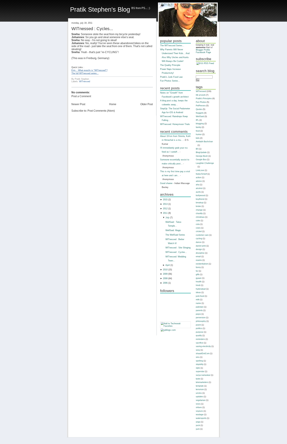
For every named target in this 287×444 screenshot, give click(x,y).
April (167, 265)
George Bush (202, 156)
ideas (198, 292)
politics (199, 328)
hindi (198, 285)
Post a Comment (81, 96)
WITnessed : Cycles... (92, 28)
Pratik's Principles (204, 98)
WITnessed (84, 81)
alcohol (199, 188)
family (198, 127)
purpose (199, 332)
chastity (199, 213)
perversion (200, 317)
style (198, 368)
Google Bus (201, 159)
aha (197, 184)
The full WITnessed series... (85, 73)
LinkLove (200, 170)
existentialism (202, 264)
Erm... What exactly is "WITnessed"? (89, 70)
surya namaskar (203, 375)
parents (199, 310)
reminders (200, 339)
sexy (198, 350)
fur (197, 271)
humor (199, 134)
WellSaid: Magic (173, 230)
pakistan (199, 307)
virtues (199, 407)
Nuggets (199, 113)
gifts (197, 274)
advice (199, 181)
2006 (165, 283)
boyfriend (200, 199)
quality (199, 335)
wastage (199, 414)
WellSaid (200, 116)
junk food (200, 296)
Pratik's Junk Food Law (171, 77)
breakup (199, 202)
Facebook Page (203, 52)
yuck (198, 425)
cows (198, 228)
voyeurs (199, 411)
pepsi (198, 314)
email (198, 256)
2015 (165, 199)
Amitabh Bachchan (204, 141)
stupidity (199, 364)
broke (198, 206)
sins (197, 357)
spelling (199, 361)
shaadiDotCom (202, 353)
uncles (199, 393)
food (198, 131)
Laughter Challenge (205, 163)
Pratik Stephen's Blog (100, 9)
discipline (200, 253)
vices (198, 404)
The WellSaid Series (175, 235)
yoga (198, 422)
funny (198, 267)
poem (198, 325)
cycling (199, 238)
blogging (200, 123)
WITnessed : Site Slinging (178, 247)
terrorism (200, 389)
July (167, 217)
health (198, 281)
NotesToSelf (201, 174)
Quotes (199, 109)
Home (112, 104)
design (199, 249)
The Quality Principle (170, 65)
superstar (200, 371)
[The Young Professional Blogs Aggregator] (168, 330)
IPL (197, 120)
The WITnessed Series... (172, 45)
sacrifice (199, 343)
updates (199, 396)
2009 (165, 274)
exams (199, 260)
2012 (165, 208)
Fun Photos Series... (170, 81)
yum (198, 429)
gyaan (198, 278)
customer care (202, 235)
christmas (200, 217)
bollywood (200, 195)
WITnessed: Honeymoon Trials (175, 124)
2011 (165, 213)
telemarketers (202, 382)
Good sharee (166, 183)
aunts (198, 192)
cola (198, 224)
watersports (201, 418)
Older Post (146, 104)
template (200, 386)
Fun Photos (201, 102)
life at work (200, 95)
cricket (199, 231)
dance (198, 242)
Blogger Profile (203, 50)
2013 (165, 204)
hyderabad (201, 289)
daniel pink (201, 246)
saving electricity (203, 346)
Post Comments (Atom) (101, 110)
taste (198, 379)
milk (197, 299)
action (198, 177)
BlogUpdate (201, 152)
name (198, 303)
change (199, 210)
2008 (165, 278)
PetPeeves (201, 105)
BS (197, 149)
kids (197, 138)
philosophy (201, 321)
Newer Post (78, 104)
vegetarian (200, 400)
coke (198, 220)
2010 (165, 269)
